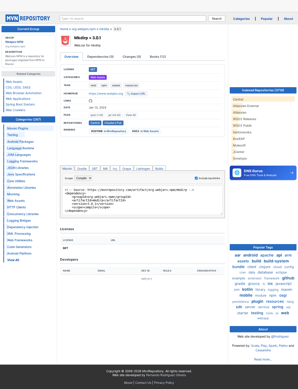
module (261, 295)
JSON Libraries (18, 168)
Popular (267, 18)
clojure (265, 267)
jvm (237, 289)
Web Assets (14, 81)
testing (257, 313)
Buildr (159, 168)
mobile (246, 295)
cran (243, 272)
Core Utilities (16, 181)
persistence (241, 301)
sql (288, 307)
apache (267, 255)
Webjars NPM (14, 42)
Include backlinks (209, 178)
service (264, 307)
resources (131, 85)
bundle (239, 267)
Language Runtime (20, 148)
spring (278, 307)
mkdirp (104, 29)
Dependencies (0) (100, 56)
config (289, 267)
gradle (240, 283)
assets (116, 85)
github (288, 278)
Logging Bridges (19, 220)
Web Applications (18, 98)
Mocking (13, 194)
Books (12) (158, 56)
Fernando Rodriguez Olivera (166, 375)
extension (255, 278)
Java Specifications (21, 174)
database (266, 272)
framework (272, 278)
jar (114, 115)
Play (264, 345)
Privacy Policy (164, 382)
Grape (126, 168)
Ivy (115, 168)
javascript (284, 283)
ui (277, 313)
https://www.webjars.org (106, 93)
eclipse (281, 272)
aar (238, 255)
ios (271, 283)
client (252, 267)
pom (97, 115)
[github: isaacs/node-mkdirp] (90, 101)
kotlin (248, 289)
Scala (255, 345)
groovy (254, 283)
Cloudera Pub (113, 122)
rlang (290, 301)
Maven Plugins (17, 128)
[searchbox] (133, 18)
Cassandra (263, 350)
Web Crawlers (15, 110)
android (251, 255)
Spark (273, 345)
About (288, 18)
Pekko (283, 345)
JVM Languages (19, 154)
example (239, 278)
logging (273, 289)
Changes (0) (132, 56)
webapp (263, 318)
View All (131, 115)
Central (95, 122)
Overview (71, 56)
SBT (95, 168)
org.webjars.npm (84, 29)
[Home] (28, 21)
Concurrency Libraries (23, 214)
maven (286, 289)
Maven (67, 168)
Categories (241, 18)
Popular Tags (263, 247)
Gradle (82, 168)
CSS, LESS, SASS (18, 87)
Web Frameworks (20, 240)
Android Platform (19, 253)
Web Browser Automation (23, 93)
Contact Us (143, 382)
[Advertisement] (149, 5)
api (279, 255)
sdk (239, 307)
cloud (278, 267)
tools (270, 313)
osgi (283, 295)
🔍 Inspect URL (136, 93)
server (250, 307)
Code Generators (19, 247)
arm (288, 255)
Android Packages (20, 141)
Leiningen (143, 168)
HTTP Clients (16, 207)
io (264, 283)
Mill (105, 168)
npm (104, 85)
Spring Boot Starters (20, 104)
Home (64, 29)
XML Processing (19, 233)
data (252, 272)
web (93, 85)
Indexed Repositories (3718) (263, 90)
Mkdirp (81, 37)
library (260, 289)
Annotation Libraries (21, 187)
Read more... (263, 359)
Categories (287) (28, 119)
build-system (276, 261)
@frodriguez (280, 336)
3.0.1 (96, 37)
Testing (12, 135)
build (257, 261)
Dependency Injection (22, 227)
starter (243, 313)
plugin (258, 301)
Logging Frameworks (22, 161)
